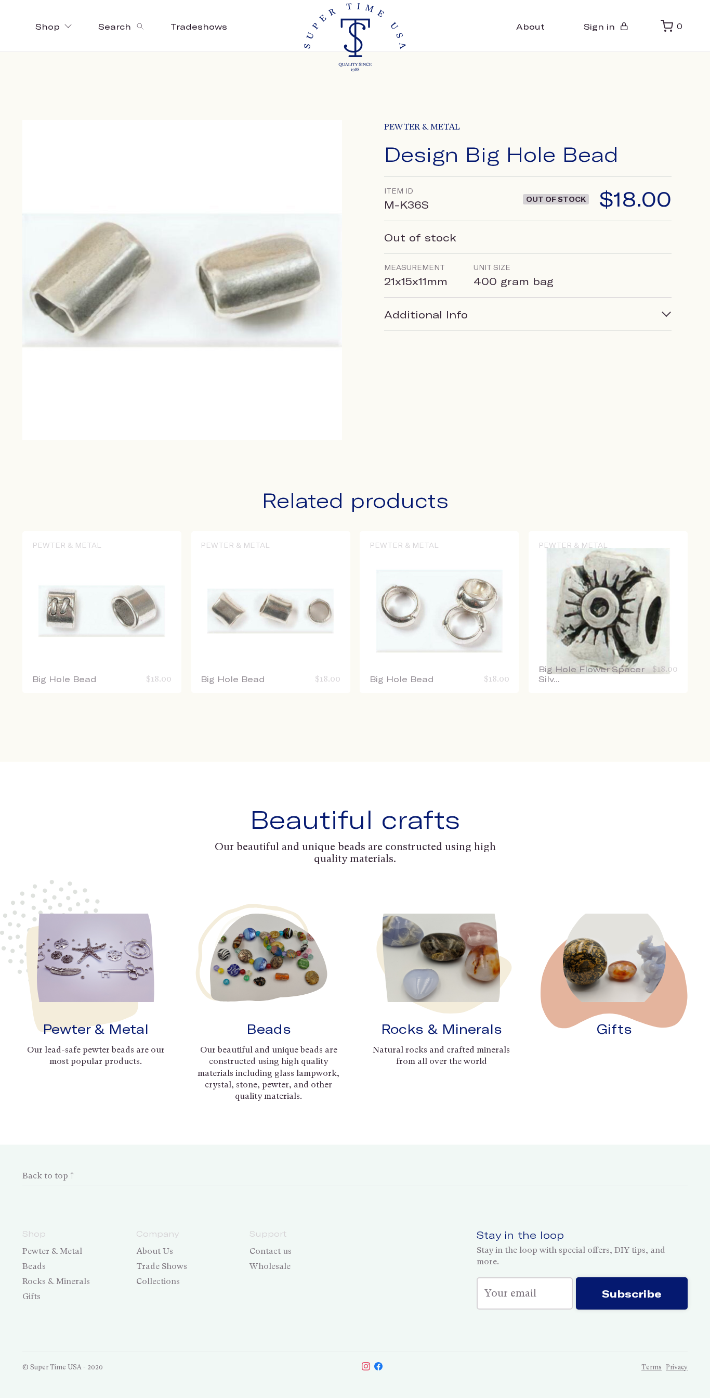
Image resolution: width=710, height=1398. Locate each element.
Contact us (270, 1251)
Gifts (614, 1028)
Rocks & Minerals (441, 1028)
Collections (158, 1281)
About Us (154, 1251)
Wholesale (270, 1266)
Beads (268, 1028)
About (530, 26)
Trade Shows (161, 1266)
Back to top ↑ (48, 1176)
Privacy (677, 1367)
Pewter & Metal (422, 127)
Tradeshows (198, 26)
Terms (651, 1367)
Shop (47, 26)
